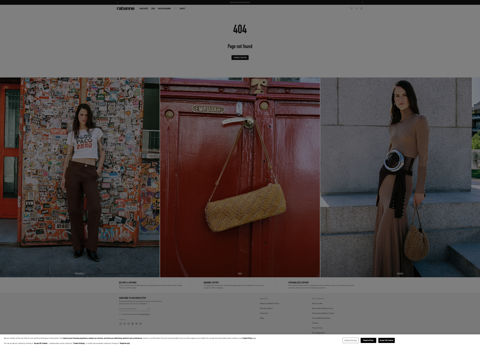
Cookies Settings (350, 340)
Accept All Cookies (386, 340)
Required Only (368, 340)
